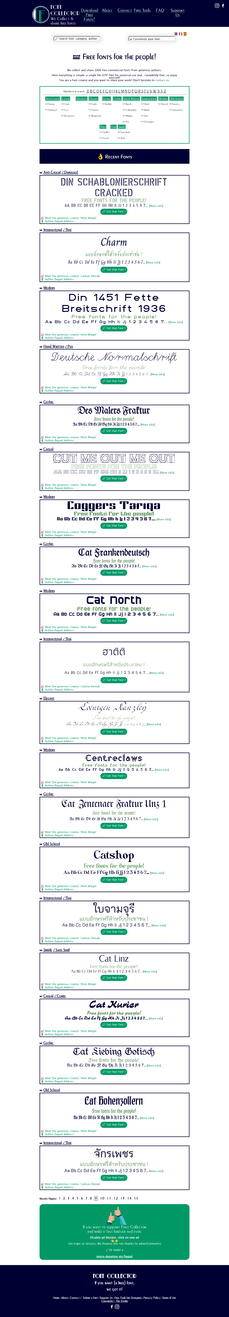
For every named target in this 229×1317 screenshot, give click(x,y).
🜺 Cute (65, 110)
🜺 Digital (163, 104)
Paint (103, 126)
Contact (125, 10)
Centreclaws (113, 758)
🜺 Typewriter (175, 110)
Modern (163, 98)
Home (56, 1297)
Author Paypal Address (59, 221)
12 (115, 1198)
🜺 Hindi (145, 104)
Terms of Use (169, 1297)
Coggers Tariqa (113, 506)
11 (109, 1198)
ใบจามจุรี (114, 908)
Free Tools (142, 10)
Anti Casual (53, 98)
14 (129, 1198)
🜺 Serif (121, 138)
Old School (176, 98)
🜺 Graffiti (104, 132)
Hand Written (131, 98)
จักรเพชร (114, 1154)
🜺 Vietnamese (147, 122)
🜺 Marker (127, 116)
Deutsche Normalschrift (113, 357)
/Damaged (70, 172)
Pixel (113, 126)
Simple (121, 126)
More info (156, 206)
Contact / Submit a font (84, 1297)
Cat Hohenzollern (114, 1100)
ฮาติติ (114, 651)
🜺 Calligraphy (130, 110)
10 (102, 1198)
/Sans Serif (61, 950)
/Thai (67, 230)
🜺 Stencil (104, 138)
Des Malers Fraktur (114, 411)
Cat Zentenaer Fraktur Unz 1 (114, 804)
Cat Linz (114, 959)
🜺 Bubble (107, 104)
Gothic (117, 98)
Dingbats (81, 98)
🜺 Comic (65, 104)
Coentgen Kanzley (114, 708)
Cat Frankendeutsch (113, 553)
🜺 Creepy (50, 104)
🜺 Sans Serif (124, 132)
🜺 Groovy (174, 104)
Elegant (93, 98)
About (107, 10)
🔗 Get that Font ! (113, 211)
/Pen (69, 346)
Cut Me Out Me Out (114, 458)
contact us (162, 80)
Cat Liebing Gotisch (114, 1052)
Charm (114, 242)
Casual (66, 98)
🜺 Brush (127, 104)
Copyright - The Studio (114, 1301)
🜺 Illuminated (95, 116)
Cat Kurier (113, 1005)
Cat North (114, 600)
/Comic (60, 996)
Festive (107, 98)
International (149, 98)
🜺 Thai (144, 116)
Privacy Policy (151, 1297)
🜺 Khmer (145, 110)
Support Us (177, 12)
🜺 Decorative (68, 116)
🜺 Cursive (94, 110)
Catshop (114, 855)
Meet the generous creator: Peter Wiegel (70, 218)
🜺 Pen (126, 122)
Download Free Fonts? (89, 14)
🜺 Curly (93, 104)
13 (122, 1198)
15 (136, 1198)
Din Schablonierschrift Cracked (114, 187)
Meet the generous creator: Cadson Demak (72, 276)
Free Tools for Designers (128, 1297)
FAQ (160, 10)
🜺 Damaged (51, 110)
